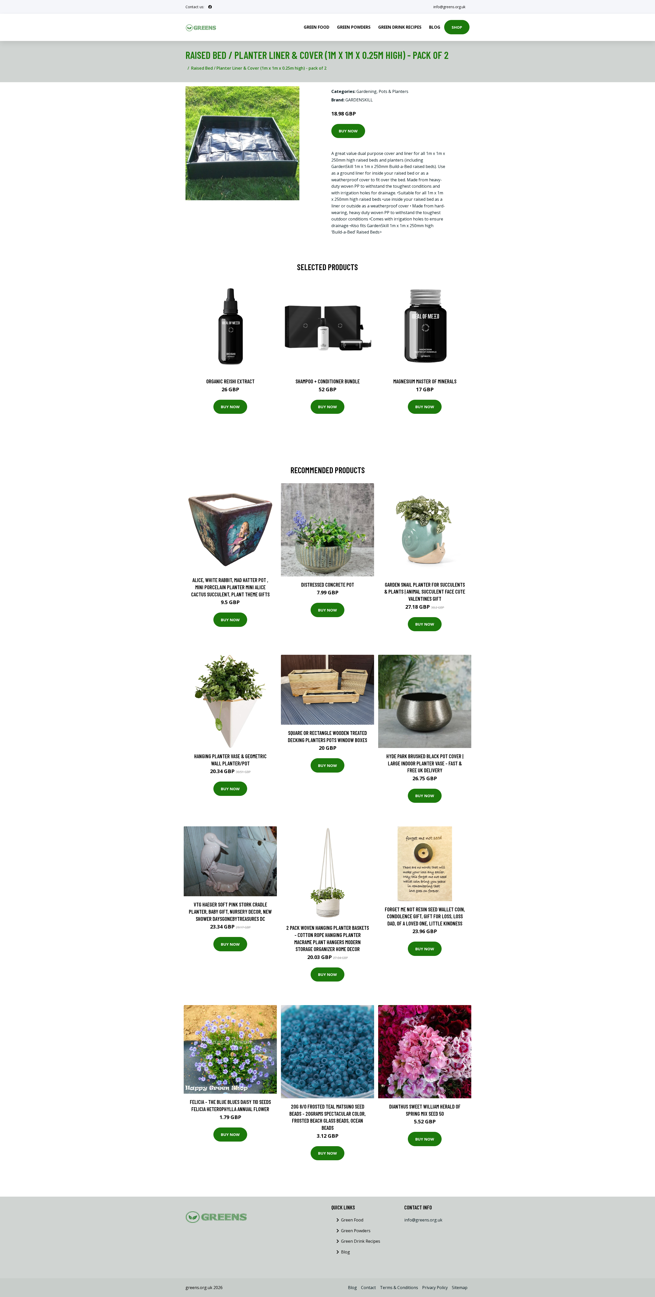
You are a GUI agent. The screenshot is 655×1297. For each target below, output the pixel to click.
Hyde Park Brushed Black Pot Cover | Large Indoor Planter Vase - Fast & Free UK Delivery (424, 763)
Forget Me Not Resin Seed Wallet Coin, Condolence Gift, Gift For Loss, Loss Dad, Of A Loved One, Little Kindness (425, 916)
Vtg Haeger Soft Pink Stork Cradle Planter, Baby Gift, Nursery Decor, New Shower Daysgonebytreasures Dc (230, 911)
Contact (368, 1287)
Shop (457, 27)
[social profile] (210, 7)
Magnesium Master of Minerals (424, 381)
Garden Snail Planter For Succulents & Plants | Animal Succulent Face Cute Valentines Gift (424, 591)
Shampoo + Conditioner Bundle (328, 381)
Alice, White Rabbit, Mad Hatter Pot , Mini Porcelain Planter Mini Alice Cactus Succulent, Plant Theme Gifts (230, 587)
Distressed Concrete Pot (327, 584)
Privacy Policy (435, 1287)
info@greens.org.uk (449, 6)
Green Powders (353, 27)
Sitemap (459, 1287)
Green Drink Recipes (399, 27)
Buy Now (348, 130)
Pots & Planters (393, 91)
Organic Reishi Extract (230, 381)
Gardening (366, 91)
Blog (434, 27)
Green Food (316, 27)
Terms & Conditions (399, 1287)
